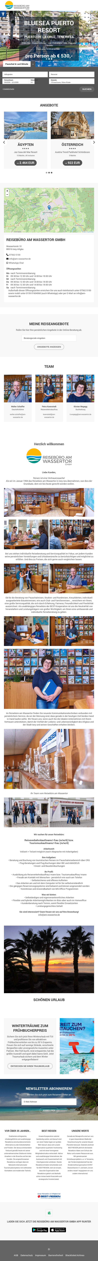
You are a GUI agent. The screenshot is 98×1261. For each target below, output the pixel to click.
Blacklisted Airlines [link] (74, 1255)
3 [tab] (51, 59)
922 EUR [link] (72, 163)
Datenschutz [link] (27, 1255)
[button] (49, 207)
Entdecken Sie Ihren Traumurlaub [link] (30, 1066)
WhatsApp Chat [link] (16, 262)
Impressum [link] (40, 1255)
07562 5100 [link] (14, 254)
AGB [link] (16, 1255)
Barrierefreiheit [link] (55, 1255)
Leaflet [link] (84, 232)
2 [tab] (49, 59)
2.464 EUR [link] (25, 163)
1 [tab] (46, 59)
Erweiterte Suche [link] (8, 89)
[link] (3, 14)
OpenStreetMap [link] (90, 232)
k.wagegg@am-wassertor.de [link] (80, 414)
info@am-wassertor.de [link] (20, 258)
